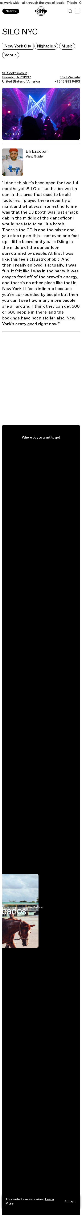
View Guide (34, 156)
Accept (70, 1201)
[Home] (41, 11)
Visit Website (70, 77)
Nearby (10, 11)
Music (67, 46)
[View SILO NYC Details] (43, 378)
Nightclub (46, 46)
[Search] (70, 11)
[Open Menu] (77, 11)
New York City (17, 46)
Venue (10, 55)
